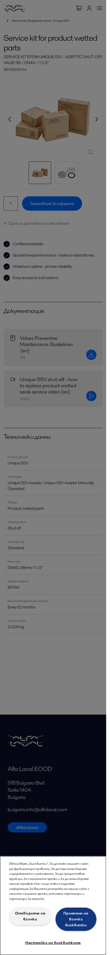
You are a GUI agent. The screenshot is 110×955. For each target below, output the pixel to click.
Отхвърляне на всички (30, 916)
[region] (53, 905)
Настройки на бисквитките (53, 942)
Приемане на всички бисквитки (75, 919)
